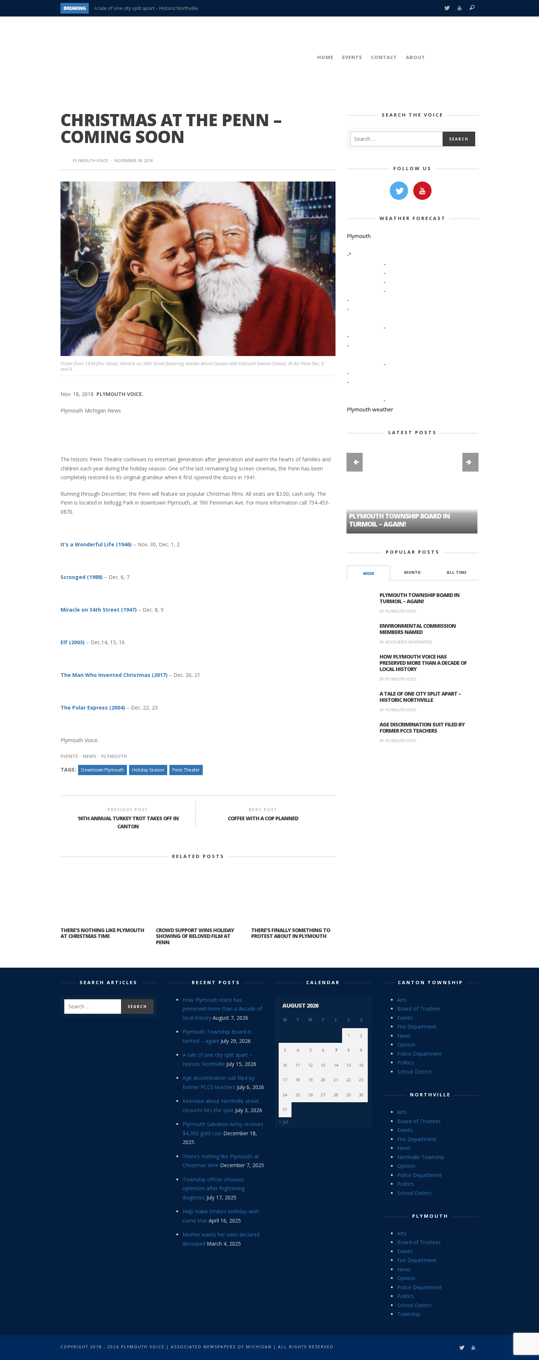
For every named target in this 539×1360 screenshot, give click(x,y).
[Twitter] (446, 8)
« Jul (283, 1121)
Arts (402, 999)
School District (414, 1071)
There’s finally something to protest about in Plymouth (290, 933)
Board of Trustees (419, 1008)
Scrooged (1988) (81, 576)
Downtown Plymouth (102, 770)
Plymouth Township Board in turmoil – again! (419, 598)
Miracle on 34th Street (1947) (98, 609)
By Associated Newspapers (406, 642)
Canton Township (430, 982)
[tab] (368, 573)
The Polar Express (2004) (92, 707)
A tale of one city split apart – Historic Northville (146, 8)
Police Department (419, 1053)
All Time (456, 572)
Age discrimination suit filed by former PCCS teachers (422, 727)
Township (408, 1313)
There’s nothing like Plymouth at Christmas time (102, 933)
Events (69, 756)
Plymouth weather (370, 409)
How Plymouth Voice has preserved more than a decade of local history (423, 662)
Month (412, 572)
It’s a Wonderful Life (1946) (96, 544)
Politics (405, 1062)
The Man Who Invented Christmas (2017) (114, 674)
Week (368, 573)
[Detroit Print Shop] (413, 783)
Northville (430, 1094)
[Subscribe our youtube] (422, 191)
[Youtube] (459, 8)
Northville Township (420, 1157)
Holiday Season (148, 770)
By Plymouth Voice (398, 611)
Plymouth (114, 756)
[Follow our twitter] (399, 191)
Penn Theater (186, 770)
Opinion (406, 1044)
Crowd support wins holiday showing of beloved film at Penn (195, 936)
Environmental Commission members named (418, 628)
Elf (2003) (72, 642)
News (89, 756)
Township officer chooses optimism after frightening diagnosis (214, 1188)
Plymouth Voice (90, 160)
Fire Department (416, 1026)
